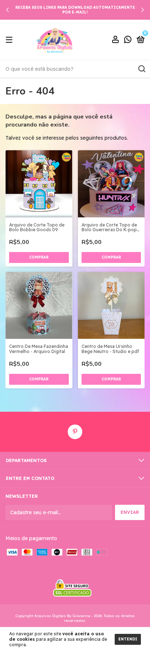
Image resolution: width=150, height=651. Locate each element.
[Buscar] (141, 68)
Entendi (127, 639)
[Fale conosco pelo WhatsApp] (128, 40)
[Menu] (10, 40)
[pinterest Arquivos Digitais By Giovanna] (75, 432)
